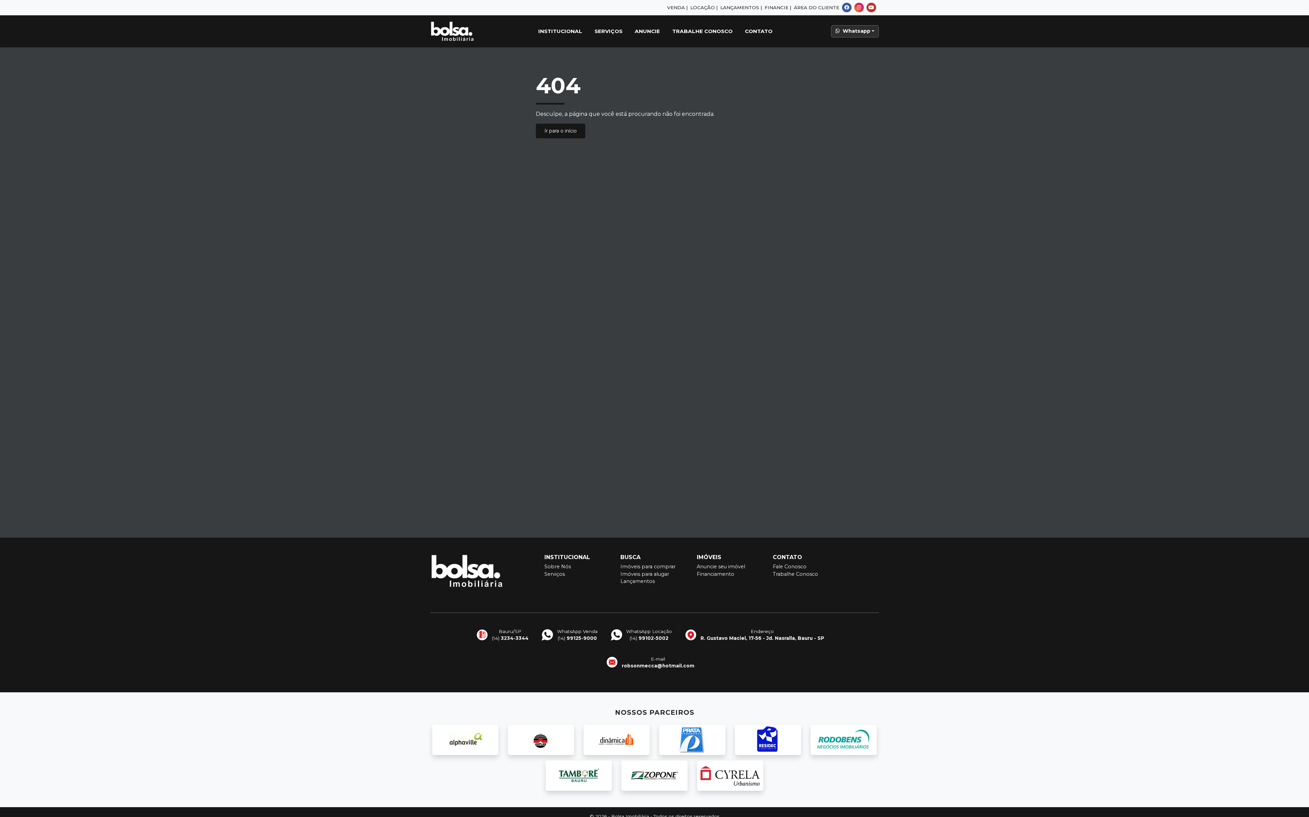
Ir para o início (560, 131)
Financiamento (715, 574)
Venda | (677, 7)
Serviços (608, 31)
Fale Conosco (790, 567)
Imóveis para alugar (644, 574)
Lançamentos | (741, 7)
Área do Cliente (816, 7)
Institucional (560, 31)
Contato (758, 31)
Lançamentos (637, 581)
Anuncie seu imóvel (721, 567)
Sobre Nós (557, 567)
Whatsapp (856, 31)
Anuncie (647, 31)
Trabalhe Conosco (702, 31)
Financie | (778, 7)
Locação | (704, 7)
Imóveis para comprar (648, 567)
